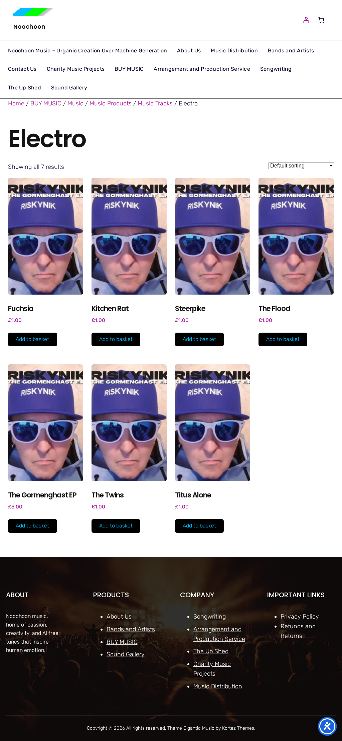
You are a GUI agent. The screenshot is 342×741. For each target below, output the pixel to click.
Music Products (111, 103)
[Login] (306, 19)
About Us (119, 616)
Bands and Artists (131, 629)
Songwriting (209, 616)
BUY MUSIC (45, 103)
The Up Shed (210, 651)
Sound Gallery (126, 654)
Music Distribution (217, 686)
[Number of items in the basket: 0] (321, 19)
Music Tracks (155, 103)
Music (75, 103)
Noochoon (29, 26)
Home (16, 103)
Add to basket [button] (32, 339)
